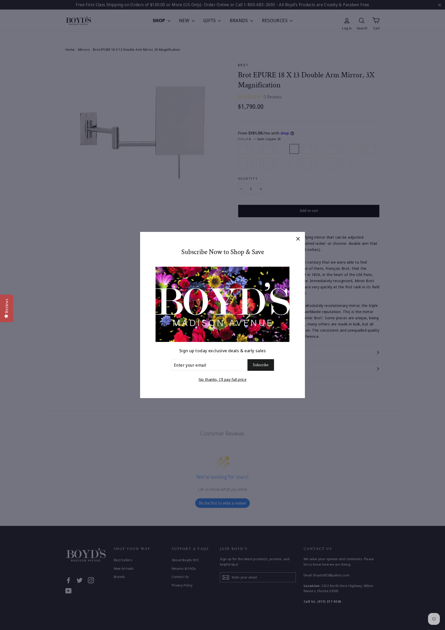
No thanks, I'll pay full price (222, 379)
